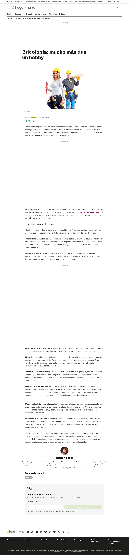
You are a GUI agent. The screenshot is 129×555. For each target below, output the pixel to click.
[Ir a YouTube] (45, 532)
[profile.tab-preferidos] (26, 120)
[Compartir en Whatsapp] (29, 120)
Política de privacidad (95, 541)
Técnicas (17, 19)
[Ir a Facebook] (28, 532)
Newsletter (61, 540)
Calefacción (45, 19)
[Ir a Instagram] (36, 532)
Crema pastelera (44, 2)
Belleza (62, 14)
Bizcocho (116, 2)
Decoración (19, 14)
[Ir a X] (32, 532)
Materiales (36, 19)
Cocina (9, 14)
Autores (27, 540)
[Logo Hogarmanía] (15, 531)
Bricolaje (29, 14)
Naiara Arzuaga (31, 117)
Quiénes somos (13, 540)
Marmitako (100, 2)
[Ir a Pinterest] (54, 532)
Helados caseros (31, 2)
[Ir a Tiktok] (50, 532)
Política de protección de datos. (64, 512)
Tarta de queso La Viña (59, 2)
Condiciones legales (44, 512)
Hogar (44, 14)
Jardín (37, 14)
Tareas (9, 19)
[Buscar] (118, 7)
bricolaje (28, 478)
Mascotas (53, 14)
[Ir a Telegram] (63, 532)
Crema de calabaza (88, 2)
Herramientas (26, 19)
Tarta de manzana (75, 2)
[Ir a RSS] (68, 532)
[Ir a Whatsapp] (59, 532)
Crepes (108, 2)
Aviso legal (78, 540)
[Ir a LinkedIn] (41, 532)
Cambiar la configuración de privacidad (114, 542)
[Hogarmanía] (26, 8)
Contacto (44, 540)
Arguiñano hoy (18, 2)
